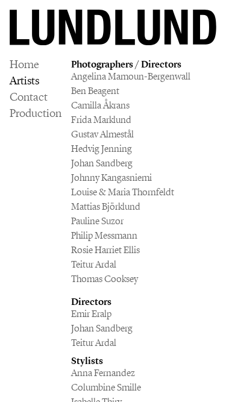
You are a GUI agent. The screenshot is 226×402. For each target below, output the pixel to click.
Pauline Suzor (97, 221)
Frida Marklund (101, 119)
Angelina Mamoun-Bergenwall (130, 76)
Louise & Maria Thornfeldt (122, 192)
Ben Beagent (95, 90)
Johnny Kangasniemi (111, 177)
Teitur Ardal (93, 264)
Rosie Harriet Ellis (105, 250)
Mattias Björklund (105, 206)
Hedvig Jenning (101, 148)
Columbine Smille (106, 387)
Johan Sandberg (102, 163)
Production (35, 113)
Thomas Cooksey (104, 278)
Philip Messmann (104, 235)
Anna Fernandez (103, 372)
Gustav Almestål (102, 134)
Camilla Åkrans (100, 105)
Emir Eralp (91, 313)
